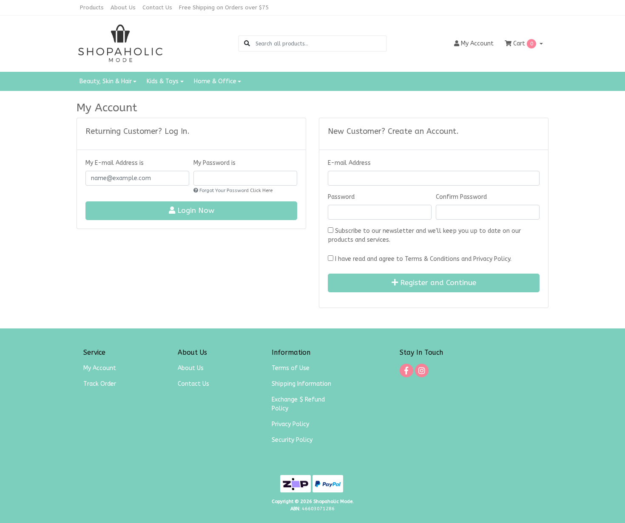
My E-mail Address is (114, 163)
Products (92, 7)
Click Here (261, 190)
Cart (522, 43)
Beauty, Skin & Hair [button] (106, 81)
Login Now (194, 210)
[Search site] (247, 43)
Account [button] (477, 43)
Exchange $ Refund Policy (298, 404)
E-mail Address (349, 163)
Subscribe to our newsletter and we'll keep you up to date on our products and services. (424, 235)
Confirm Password (461, 197)
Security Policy (292, 440)
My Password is (214, 163)
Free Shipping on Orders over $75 (224, 7)
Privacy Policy (491, 259)
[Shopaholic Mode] (121, 43)
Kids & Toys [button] (163, 81)
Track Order (99, 383)
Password (341, 197)
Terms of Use (291, 368)
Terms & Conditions (432, 259)
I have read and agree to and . (422, 259)
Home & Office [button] (215, 81)
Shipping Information (301, 383)
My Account (99, 368)
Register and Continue (437, 282)
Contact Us (157, 7)
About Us (123, 7)
